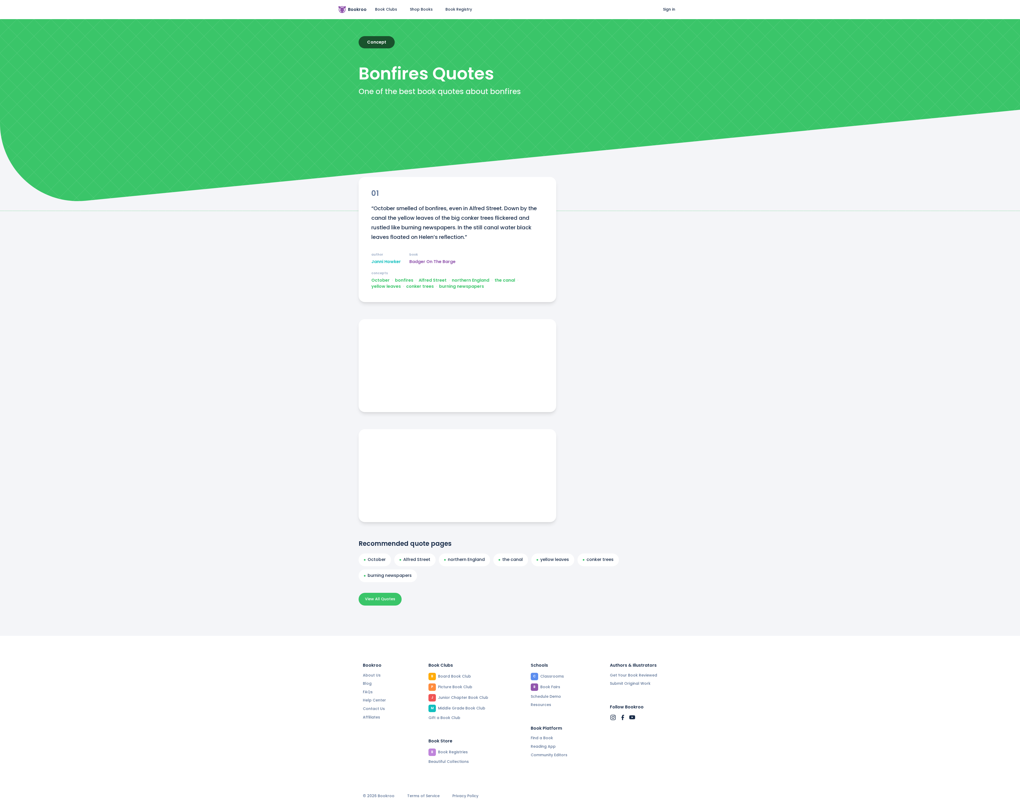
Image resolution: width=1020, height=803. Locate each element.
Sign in (669, 9)
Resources (541, 704)
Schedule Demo (546, 696)
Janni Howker (386, 262)
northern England (470, 280)
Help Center (374, 700)
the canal (505, 280)
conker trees (420, 286)
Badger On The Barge (432, 262)
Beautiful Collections (448, 761)
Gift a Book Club (444, 717)
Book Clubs (386, 9)
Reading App (543, 746)
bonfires (404, 280)
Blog (367, 683)
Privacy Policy (465, 795)
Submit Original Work (630, 683)
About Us (372, 675)
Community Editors (549, 755)
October (380, 280)
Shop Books (421, 9)
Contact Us (374, 708)
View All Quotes (380, 599)
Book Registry (458, 9)
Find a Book (542, 738)
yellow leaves (386, 286)
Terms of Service (423, 795)
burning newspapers (461, 286)
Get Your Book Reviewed (633, 675)
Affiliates (371, 717)
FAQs (368, 692)
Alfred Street (433, 280)
